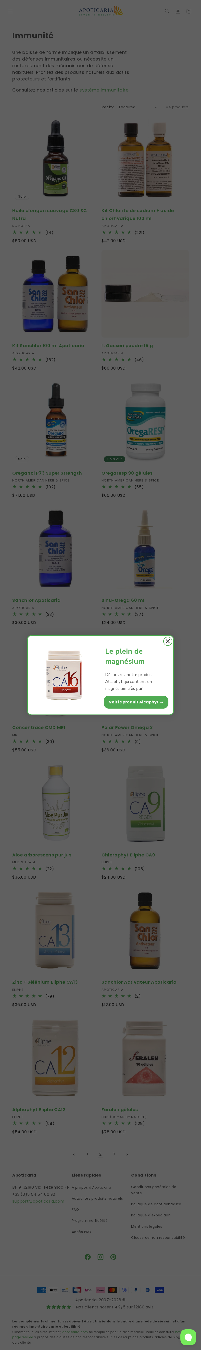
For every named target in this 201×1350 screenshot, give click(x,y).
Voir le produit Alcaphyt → (136, 702)
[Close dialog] (167, 641)
